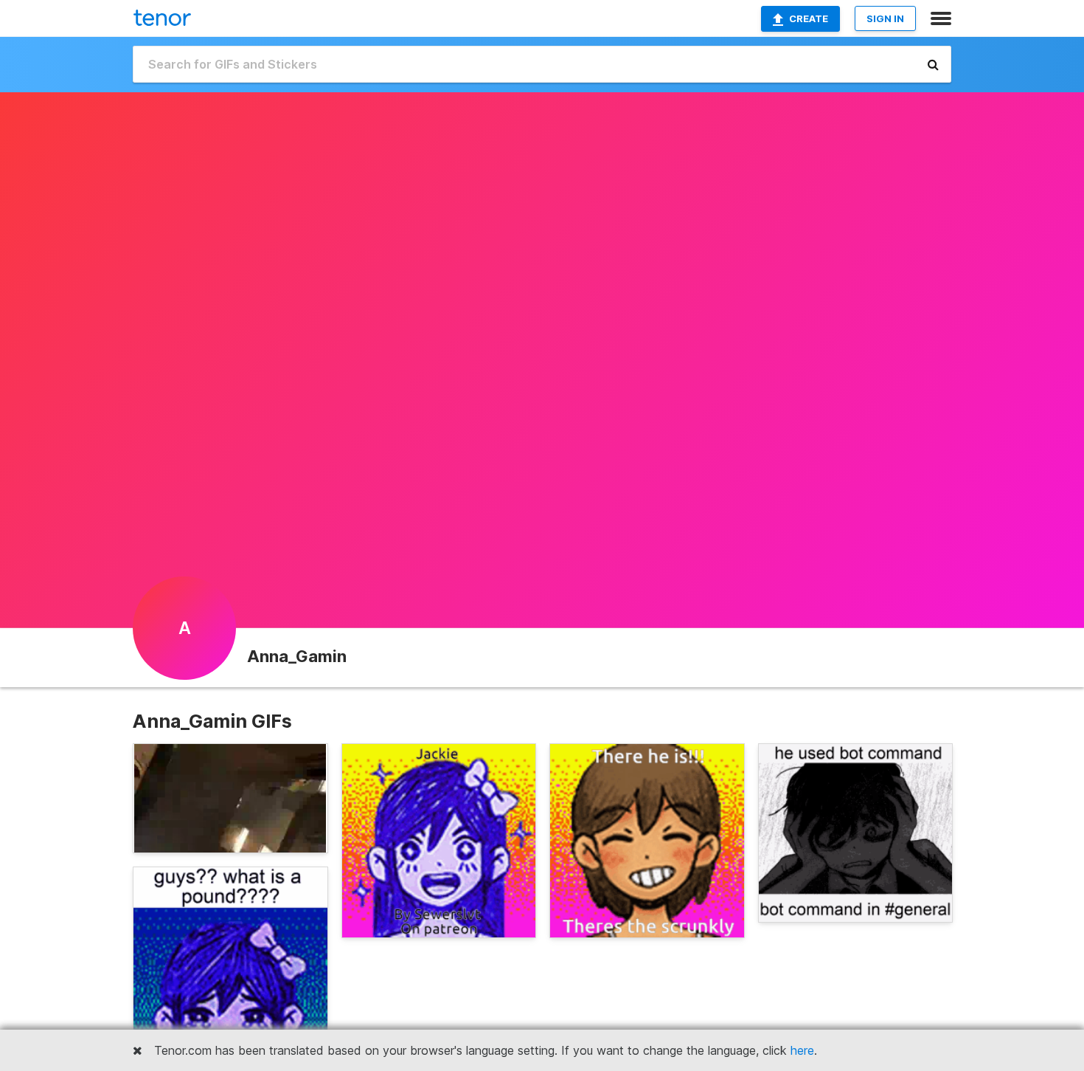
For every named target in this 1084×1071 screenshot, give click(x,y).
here (802, 1050)
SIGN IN (885, 18)
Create (808, 18)
